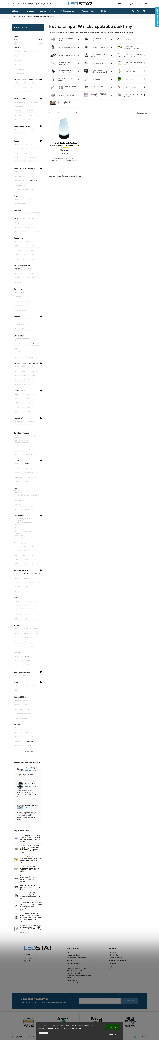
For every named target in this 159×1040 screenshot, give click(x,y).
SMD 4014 (32, 115)
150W (18, 601)
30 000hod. (20, 269)
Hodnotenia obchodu (74, 983)
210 (33, 259)
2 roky (18, 656)
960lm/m (30, 394)
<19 (17, 685)
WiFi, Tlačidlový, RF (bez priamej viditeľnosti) (27, 536)
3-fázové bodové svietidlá (24, 713)
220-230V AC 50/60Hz (31, 574)
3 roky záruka (20, 73)
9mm (18, 633)
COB (18, 120)
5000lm (19, 407)
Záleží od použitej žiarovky (24, 92)
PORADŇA (118, 4)
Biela (28, 144)
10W (27, 619)
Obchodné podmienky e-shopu (133, 4)
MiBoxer (30, 745)
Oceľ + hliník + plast (22, 214)
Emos (27, 732)
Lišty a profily (113, 966)
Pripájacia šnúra (21, 500)
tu (81, 1028)
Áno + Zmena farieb (22, 344)
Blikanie (19, 454)
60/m (18, 241)
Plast (36, 214)
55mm (37, 633)
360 (17, 259)
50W (35, 605)
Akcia (18, 51)
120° (18, 546)
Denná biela (34, 180)
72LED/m (35, 246)
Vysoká (32, 421)
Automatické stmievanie (24, 450)
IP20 (34, 371)
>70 (25, 83)
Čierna (18, 144)
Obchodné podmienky (74, 963)
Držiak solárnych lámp (23, 509)
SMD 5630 (19, 111)
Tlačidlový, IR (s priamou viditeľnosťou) (27, 519)
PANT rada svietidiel (23, 705)
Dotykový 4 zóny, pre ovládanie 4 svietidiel (27, 532)
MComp (19, 745)
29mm (27, 642)
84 (25, 246)
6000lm (30, 398)
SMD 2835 (35, 102)
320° (18, 550)
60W (27, 605)
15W (35, 619)
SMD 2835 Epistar (22, 106)
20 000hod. (20, 282)
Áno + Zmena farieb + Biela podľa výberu (27, 352)
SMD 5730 (27, 120)
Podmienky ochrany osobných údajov (79, 966)
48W (26, 614)
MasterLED (31, 741)
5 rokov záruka (21, 69)
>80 (18, 83)
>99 (25, 87)
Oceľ (30, 223)
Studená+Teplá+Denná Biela (25, 189)
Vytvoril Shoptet (142, 1037)
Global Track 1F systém (23, 709)
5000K (28, 481)
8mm (18, 628)
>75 (33, 87)
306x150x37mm (21, 306)
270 (25, 255)
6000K (18, 464)
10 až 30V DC (28, 578)
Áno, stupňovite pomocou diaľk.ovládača (27, 339)
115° (26, 564)
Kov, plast (19, 223)
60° (34, 550)
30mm (18, 637)
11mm (18, 642)
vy (30, 426)
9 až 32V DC (34, 582)
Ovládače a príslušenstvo (117, 960)
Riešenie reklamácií (73, 973)
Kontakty (70, 960)
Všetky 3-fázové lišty (23, 718)
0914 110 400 (28, 961)
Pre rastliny (31, 454)
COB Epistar (20, 115)
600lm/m (19, 412)
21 (25, 685)
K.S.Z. (29, 737)
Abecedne (87, 113)
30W (18, 605)
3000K (18, 468)
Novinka (28, 51)
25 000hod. (33, 273)
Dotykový (19, 528)
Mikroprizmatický (22, 203)
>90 (33, 83)
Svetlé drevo (20, 157)
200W (29, 610)
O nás (68, 952)
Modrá (27, 153)
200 (18, 246)
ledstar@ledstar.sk (30, 958)
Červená (27, 172)
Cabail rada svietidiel (23, 700)
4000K (28, 464)
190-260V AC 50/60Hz (23, 587)
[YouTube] (30, 968)
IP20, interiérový (21, 371)
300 (33, 255)
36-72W (19, 610)
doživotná (19, 665)
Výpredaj (19, 56)
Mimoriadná (20, 421)
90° (25, 555)
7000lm (30, 407)
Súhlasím (113, 1027)
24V (18, 578)
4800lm (19, 403)
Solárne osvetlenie (115, 958)
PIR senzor (20, 320)
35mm (28, 637)
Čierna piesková (30, 162)
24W (36, 601)
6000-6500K (20, 477)
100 (17, 255)
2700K (32, 477)
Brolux (18, 728)
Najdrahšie (77, 113)
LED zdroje (112, 963)
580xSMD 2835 (21, 250)
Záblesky (19, 445)
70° (34, 564)
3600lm (19, 398)
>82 (17, 87)
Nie (29, 320)
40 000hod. (20, 273)
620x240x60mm (21, 292)
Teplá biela (20, 185)
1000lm (30, 403)
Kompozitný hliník (22, 231)
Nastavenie (43, 1033)
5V (26, 591)
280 (26, 259)
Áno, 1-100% (20, 357)
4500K (18, 472)
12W (18, 614)
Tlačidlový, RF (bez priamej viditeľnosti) (27, 523)
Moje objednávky (72, 980)
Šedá (18, 153)
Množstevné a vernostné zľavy (77, 958)
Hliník (18, 227)
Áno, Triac (33, 357)
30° (17, 555)
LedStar (19, 741)
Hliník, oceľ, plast (30, 218)
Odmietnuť (113, 1034)
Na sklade (19, 47)
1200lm (30, 412)
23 (17, 690)
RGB (18, 172)
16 (32, 685)
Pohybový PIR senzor (23, 329)
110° (26, 546)
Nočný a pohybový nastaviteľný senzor (27, 436)
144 (33, 250)
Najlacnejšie (67, 113)
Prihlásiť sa (130, 1000)
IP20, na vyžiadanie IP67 (24, 384)
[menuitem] (18, 11)
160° (33, 555)
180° (34, 546)
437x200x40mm (21, 297)
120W (27, 601)
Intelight (19, 737)
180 (36, 241)
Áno (35, 344)
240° (18, 564)
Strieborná (34, 149)
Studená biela (20, 180)
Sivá (18, 162)
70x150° (27, 559)
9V (37, 587)
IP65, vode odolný (22, 375)
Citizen (29, 728)
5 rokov (19, 660)
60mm (28, 646)
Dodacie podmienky (73, 955)
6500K (28, 468)
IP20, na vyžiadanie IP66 (24, 380)
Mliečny (19, 199)
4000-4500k (30, 472)
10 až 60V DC (20, 582)
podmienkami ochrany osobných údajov (54, 1002)
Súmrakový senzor (22, 324)
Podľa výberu (20, 176)
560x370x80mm (21, 310)
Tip (37, 51)
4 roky (29, 660)
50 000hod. (33, 269)
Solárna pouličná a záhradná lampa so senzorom (29, 491)
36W (35, 614)
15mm (27, 628)
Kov (17, 218)
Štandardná (20, 426)
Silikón (35, 231)
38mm (27, 633)
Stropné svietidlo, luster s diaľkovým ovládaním (29, 496)
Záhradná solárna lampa (24, 505)
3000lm (19, 394)
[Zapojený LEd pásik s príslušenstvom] (130, 1022)
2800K (18, 481)
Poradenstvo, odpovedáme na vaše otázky (79, 976)
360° (27, 550)
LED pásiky (112, 952)
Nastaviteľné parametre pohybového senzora (27, 441)
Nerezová (33, 157)
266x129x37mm (21, 301)
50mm (37, 628)
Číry (28, 199)
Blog (110, 968)
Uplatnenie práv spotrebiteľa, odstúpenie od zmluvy (77, 969)
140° (18, 559)
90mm (18, 646)
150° (37, 559)
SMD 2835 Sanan (21, 102)
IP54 (34, 375)
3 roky (28, 656)
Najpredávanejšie (54, 113)
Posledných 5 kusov (22, 60)
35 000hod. (33, 278)
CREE (18, 732)
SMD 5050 (31, 111)
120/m (28, 241)
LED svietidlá (113, 955)
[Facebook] (13, 4)
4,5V (18, 591)
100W (18, 619)
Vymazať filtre (28, 751)
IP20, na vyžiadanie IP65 (24, 366)
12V (17, 574)
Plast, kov (28, 227)
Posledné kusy (21, 65)
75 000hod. (20, 278)
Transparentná (21, 149)
